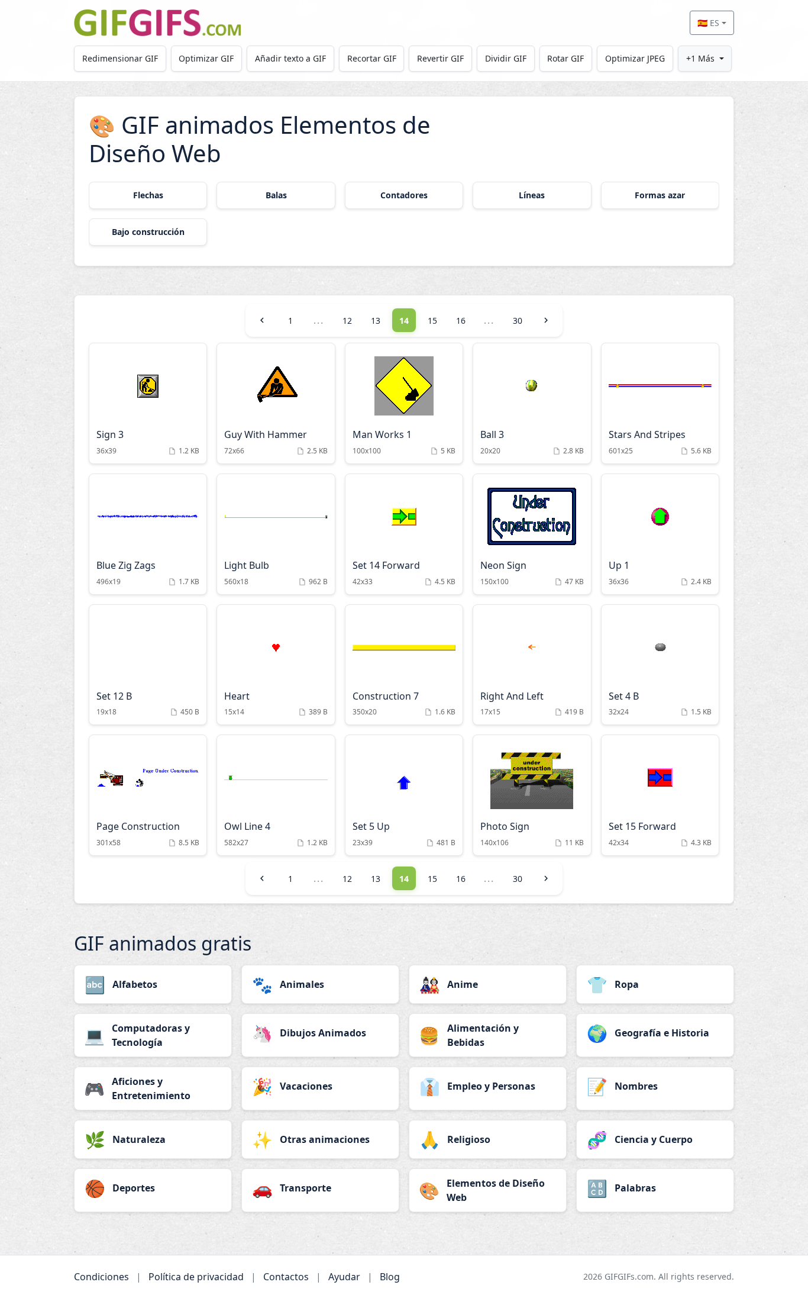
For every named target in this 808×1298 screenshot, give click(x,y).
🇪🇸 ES (708, 22)
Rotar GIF (565, 58)
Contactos (286, 1276)
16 (461, 320)
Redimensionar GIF (120, 58)
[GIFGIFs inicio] (157, 22)
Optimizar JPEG (635, 58)
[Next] (546, 320)
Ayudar (344, 1276)
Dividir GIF (505, 58)
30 (517, 320)
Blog (390, 1276)
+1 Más (700, 58)
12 (347, 320)
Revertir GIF (440, 58)
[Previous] (262, 320)
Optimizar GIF (206, 58)
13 (375, 320)
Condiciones (101, 1276)
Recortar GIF (371, 58)
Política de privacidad (196, 1276)
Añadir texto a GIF (290, 58)
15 (432, 320)
